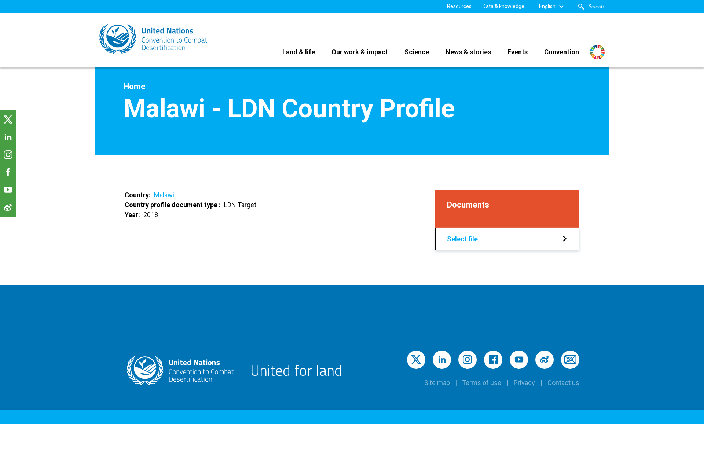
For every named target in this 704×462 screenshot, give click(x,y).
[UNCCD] (154, 39)
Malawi (164, 195)
